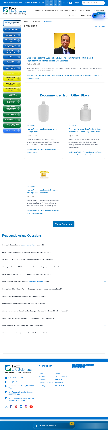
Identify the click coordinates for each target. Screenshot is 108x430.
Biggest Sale (101, 14)
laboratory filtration (36, 281)
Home (26, 21)
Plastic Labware (10, 119)
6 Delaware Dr (76, 365)
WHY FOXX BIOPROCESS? (12, 29)
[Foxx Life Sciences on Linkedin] (21, 407)
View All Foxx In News (63, 224)
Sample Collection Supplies (12, 125)
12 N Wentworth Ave (88, 365)
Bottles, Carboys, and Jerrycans (10, 101)
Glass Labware (11, 114)
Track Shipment (60, 385)
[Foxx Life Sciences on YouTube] (31, 407)
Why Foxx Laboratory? (12, 95)
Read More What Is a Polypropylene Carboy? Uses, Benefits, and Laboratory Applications (84, 153)
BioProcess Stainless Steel (11, 67)
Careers (57, 374)
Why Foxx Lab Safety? (12, 73)
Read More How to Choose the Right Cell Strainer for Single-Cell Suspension (43, 212)
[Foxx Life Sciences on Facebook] (11, 407)
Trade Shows (59, 382)
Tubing (10, 56)
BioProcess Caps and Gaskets (10, 35)
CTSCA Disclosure (61, 377)
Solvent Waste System (10, 89)
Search (41, 374)
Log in (77, 3)
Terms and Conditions (46, 383)
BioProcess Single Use (11, 40)
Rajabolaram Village (78, 367)
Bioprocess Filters (10, 62)
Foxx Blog (36, 21)
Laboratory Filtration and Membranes (11, 108)
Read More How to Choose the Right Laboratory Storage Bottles (42, 151)
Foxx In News (100, 26)
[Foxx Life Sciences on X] (6, 407)
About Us (42, 377)
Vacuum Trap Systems (10, 84)
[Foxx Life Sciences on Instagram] (26, 407)
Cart (68, 3)
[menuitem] (39, 10)
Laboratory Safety (10, 78)
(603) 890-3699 (16, 2)
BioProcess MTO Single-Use (10, 46)
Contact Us (42, 380)
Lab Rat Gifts (10, 130)
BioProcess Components (10, 51)
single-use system (28, 245)
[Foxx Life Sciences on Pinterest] (16, 407)
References (58, 379)
